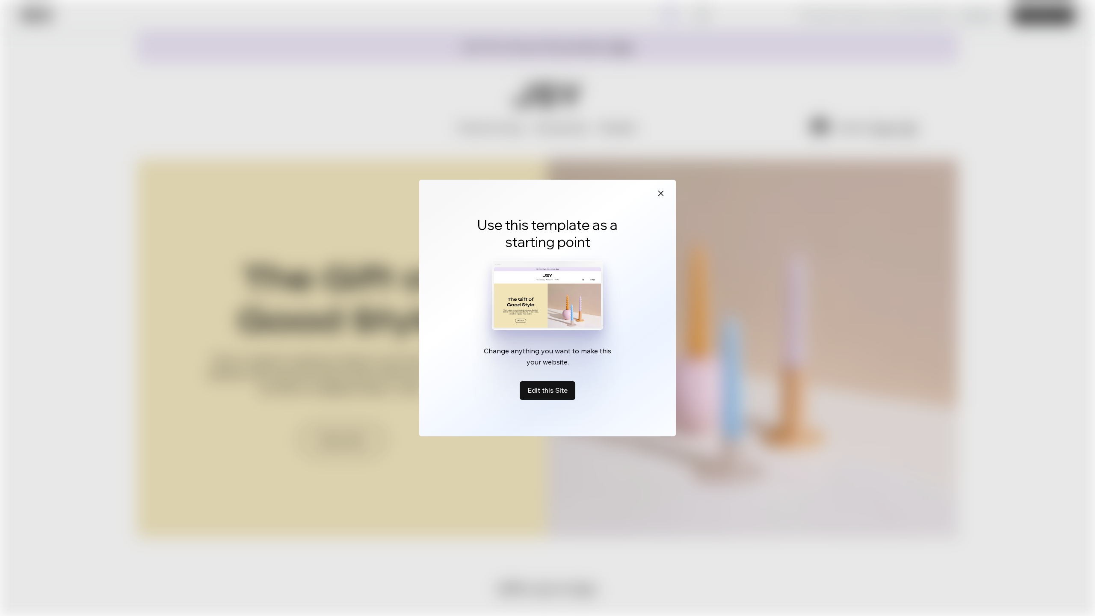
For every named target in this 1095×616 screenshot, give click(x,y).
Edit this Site (547, 390)
